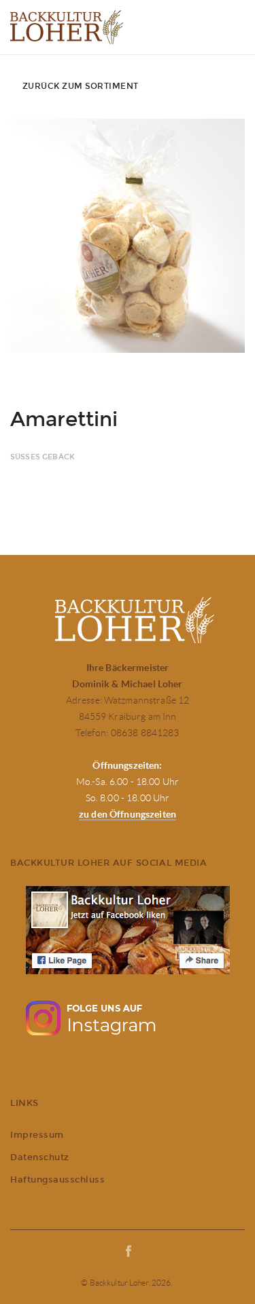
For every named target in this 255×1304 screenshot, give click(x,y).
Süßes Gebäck (42, 457)
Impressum (37, 1135)
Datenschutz (39, 1157)
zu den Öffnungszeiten (127, 814)
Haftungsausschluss (57, 1179)
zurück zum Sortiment (80, 86)
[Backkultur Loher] (66, 27)
